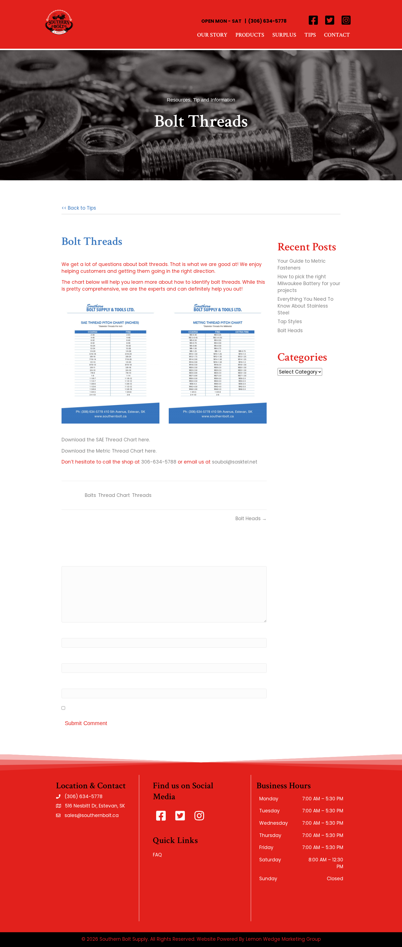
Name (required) (82, 632)
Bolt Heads (290, 330)
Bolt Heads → (251, 518)
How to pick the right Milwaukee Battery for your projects (309, 283)
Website (71, 683)
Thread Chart (114, 495)
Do (65, 439)
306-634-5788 (158, 462)
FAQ (157, 855)
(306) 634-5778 (267, 21)
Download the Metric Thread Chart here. (109, 451)
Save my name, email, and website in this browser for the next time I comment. (162, 708)
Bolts (90, 495)
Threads (142, 495)
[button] (313, 20)
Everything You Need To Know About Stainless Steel (305, 306)
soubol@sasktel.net (234, 462)
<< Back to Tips (79, 208)
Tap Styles (290, 321)
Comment (74, 560)
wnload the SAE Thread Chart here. (109, 439)
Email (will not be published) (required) (108, 657)
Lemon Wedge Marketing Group (282, 939)
